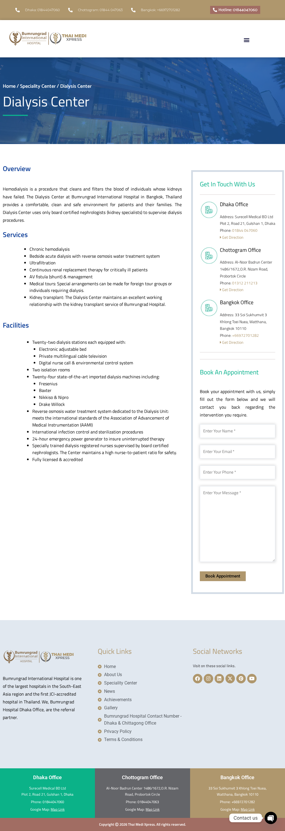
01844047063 (148, 802)
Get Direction (232, 237)
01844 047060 (244, 230)
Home (9, 86)
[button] (246, 39)
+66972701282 (245, 335)
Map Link (58, 809)
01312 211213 (244, 283)
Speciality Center (38, 86)
